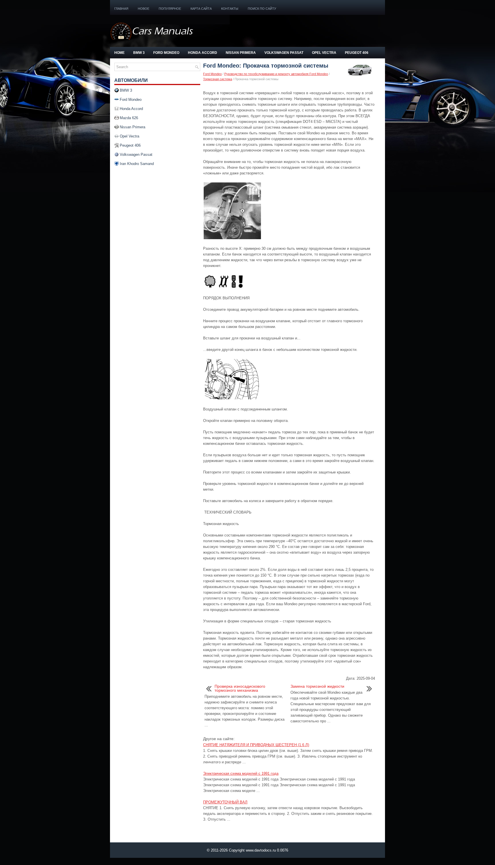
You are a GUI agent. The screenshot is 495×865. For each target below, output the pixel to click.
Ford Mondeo (166, 53)
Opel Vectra (324, 53)
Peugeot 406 (356, 53)
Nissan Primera (241, 53)
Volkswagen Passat (283, 53)
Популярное (170, 8)
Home (119, 53)
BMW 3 (139, 53)
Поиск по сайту (262, 8)
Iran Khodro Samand (137, 164)
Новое (143, 8)
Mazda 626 (129, 118)
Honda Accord (202, 53)
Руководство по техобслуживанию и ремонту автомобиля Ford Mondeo (276, 74)
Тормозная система (217, 79)
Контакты (229, 8)
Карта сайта (201, 8)
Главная (121, 8)
